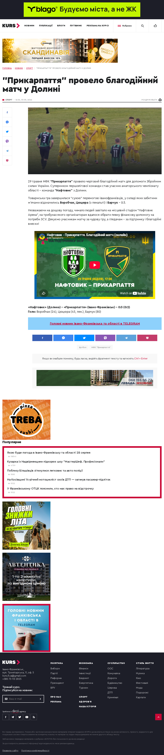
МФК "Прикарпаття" (101, 347)
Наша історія (87, 706)
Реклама (55, 702)
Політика (56, 663)
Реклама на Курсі (98, 26)
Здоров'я (85, 702)
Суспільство (116, 663)
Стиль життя (145, 663)
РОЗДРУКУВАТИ (149, 100)
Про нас (55, 697)
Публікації (45, 26)
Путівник (76, 26)
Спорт (8, 100)
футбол (82, 347)
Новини (29, 26)
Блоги (61, 26)
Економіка (86, 663)
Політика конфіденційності (35, 751)
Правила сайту (10, 751)
